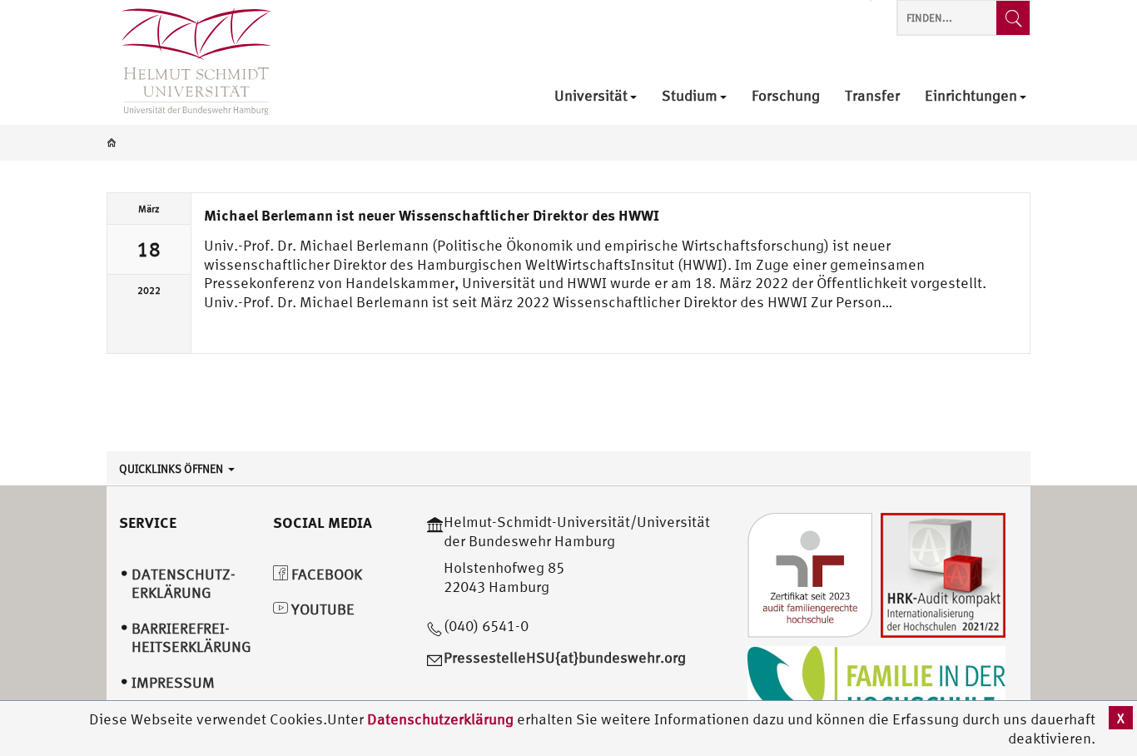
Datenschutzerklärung (440, 719)
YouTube (321, 609)
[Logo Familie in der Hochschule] (876, 685)
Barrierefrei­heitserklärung (191, 637)
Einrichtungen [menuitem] (971, 96)
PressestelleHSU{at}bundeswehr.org (565, 657)
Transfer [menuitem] (872, 96)
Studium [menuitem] (689, 96)
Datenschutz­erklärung (184, 583)
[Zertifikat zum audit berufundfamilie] (809, 573)
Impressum (173, 682)
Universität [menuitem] (591, 96)
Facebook (325, 574)
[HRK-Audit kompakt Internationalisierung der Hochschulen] (943, 573)
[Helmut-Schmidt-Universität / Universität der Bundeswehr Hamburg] (189, 62)
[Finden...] (1013, 18)
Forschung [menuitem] (786, 96)
